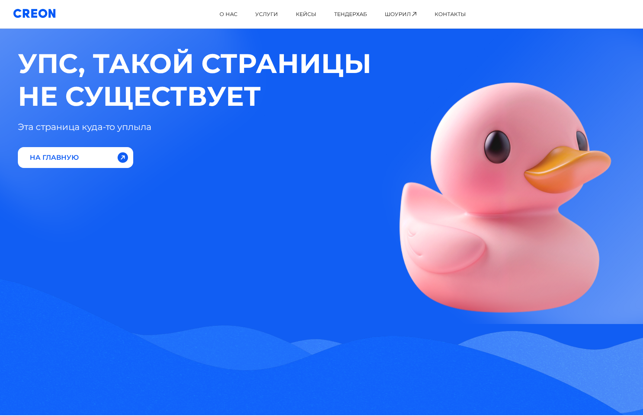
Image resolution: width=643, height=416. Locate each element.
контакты (450, 14)
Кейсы (306, 14)
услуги (266, 14)
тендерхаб (350, 14)
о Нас (228, 14)
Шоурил (398, 14)
